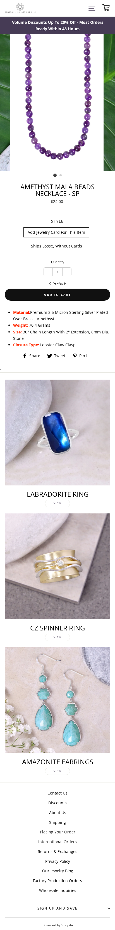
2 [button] (60, 175)
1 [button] (55, 175)
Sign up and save (57, 908)
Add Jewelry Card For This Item (56, 232)
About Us (57, 812)
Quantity (57, 262)
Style (57, 221)
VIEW (57, 503)
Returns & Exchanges (57, 851)
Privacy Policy (57, 861)
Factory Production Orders (57, 880)
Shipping (57, 822)
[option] (57, 25)
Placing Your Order (57, 832)
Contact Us (57, 793)
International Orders (57, 841)
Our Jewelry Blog (57, 870)
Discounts (57, 802)
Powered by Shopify (57, 925)
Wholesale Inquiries (57, 890)
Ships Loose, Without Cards (56, 246)
